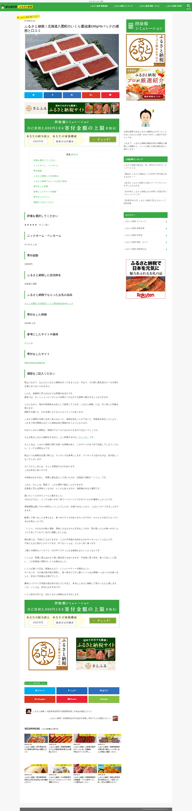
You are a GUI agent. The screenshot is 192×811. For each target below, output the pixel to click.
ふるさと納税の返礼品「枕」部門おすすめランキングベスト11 (145, 166)
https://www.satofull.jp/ (34, 362)
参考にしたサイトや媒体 (44, 192)
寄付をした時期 (40, 186)
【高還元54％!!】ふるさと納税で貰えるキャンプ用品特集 (145, 201)
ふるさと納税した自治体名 (46, 176)
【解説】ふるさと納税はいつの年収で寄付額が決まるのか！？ (145, 175)
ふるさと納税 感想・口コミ (149, 6)
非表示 (74, 154)
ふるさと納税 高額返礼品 (135, 249)
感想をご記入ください (43, 202)
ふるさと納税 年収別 (174, 6)
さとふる (28, 343)
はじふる (153, 809)
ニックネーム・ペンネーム (46, 165)
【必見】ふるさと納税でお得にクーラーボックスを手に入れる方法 (145, 184)
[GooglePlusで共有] (91, 95)
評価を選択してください (44, 160)
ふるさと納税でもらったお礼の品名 (50, 181)
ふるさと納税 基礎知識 (98, 6)
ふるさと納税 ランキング (123, 6)
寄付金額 (37, 171)
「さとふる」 (83, 437)
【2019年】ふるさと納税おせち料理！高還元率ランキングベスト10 (145, 193)
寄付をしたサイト (41, 197)
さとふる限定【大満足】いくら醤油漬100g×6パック (48, 303)
